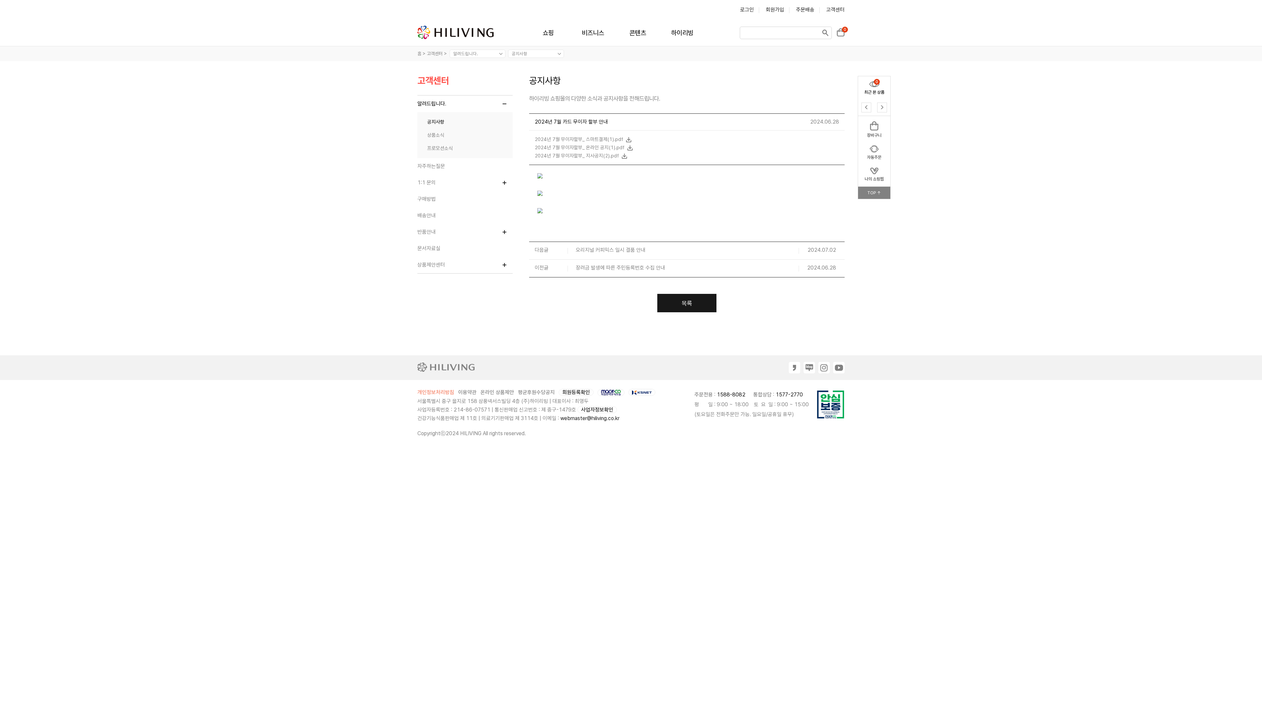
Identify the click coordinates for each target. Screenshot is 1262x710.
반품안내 (426, 232)
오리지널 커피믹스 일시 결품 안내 (610, 250)
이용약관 (467, 392)
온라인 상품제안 (497, 392)
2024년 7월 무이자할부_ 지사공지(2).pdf (577, 156)
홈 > (421, 53)
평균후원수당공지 (536, 392)
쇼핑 (548, 33)
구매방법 (426, 199)
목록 (687, 303)
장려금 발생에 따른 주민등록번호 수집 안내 (620, 268)
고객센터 (835, 10)
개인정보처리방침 (435, 392)
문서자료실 (428, 248)
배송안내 (426, 215)
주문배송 (805, 10)
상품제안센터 (431, 265)
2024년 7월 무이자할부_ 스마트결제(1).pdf (579, 139)
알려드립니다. (431, 104)
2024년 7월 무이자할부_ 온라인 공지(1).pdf (580, 148)
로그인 (747, 10)
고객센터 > (437, 53)
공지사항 (435, 122)
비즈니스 (593, 33)
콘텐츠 (637, 33)
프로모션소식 (440, 148)
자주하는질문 (431, 166)
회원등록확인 (576, 392)
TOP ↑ (874, 192)
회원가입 (775, 10)
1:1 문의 (426, 182)
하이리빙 (682, 33)
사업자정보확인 (597, 410)
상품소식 (435, 135)
